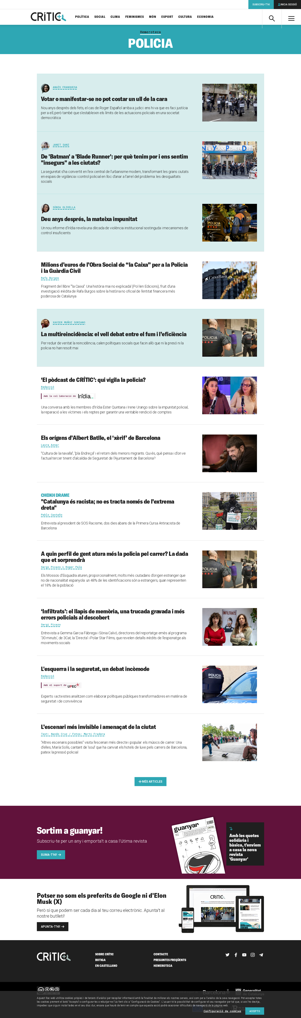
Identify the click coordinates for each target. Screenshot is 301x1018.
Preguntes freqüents (170, 960)
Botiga (100, 960)
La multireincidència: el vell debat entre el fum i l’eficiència (113, 334)
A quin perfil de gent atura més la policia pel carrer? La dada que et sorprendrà (114, 556)
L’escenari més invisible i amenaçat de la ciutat (98, 726)
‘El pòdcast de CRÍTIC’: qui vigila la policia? (93, 379)
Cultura (185, 17)
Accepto (254, 1011)
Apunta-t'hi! (50, 926)
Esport (167, 17)
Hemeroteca (150, 32)
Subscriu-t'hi (261, 4)
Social (99, 17)
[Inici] (54, 957)
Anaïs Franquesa (65, 87)
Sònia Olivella (64, 207)
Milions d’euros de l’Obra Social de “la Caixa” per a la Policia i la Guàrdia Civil (114, 267)
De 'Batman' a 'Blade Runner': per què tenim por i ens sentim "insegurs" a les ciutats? (114, 159)
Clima (115, 17)
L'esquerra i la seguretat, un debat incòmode (95, 668)
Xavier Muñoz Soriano (69, 322)
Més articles (152, 781)
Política (82, 17)
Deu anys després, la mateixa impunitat (89, 218)
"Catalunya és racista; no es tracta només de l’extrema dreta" (107, 501)
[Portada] (48, 17)
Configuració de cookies (222, 1011)
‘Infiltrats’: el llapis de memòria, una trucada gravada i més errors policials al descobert (112, 614)
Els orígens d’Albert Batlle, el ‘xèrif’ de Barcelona (100, 437)
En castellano (106, 966)
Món (152, 17)
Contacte (161, 954)
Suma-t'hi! (49, 854)
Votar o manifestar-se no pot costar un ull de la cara (104, 98)
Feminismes (134, 17)
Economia (205, 17)
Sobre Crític (104, 954)
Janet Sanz (61, 144)
